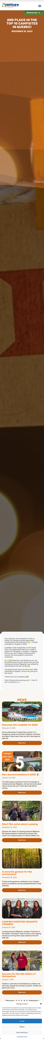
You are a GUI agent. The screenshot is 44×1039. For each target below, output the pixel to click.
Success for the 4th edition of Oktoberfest (19, 975)
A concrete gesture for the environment (17, 873)
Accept (22, 1021)
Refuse (22, 1027)
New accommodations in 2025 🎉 (20, 774)
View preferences (22, 1032)
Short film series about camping (20, 824)
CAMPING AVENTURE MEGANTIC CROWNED (20, 923)
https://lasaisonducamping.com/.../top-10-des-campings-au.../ (21, 681)
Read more (22, 743)
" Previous (10, 1001)
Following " (34, 1001)
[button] (41, 1004)
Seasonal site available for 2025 (20, 724)
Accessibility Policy (22, 1036)
